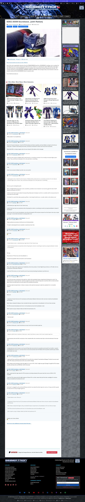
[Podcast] (56, 492)
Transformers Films (9, 472)
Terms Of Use (33, 471)
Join (24, 59)
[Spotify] (65, 492)
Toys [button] (38, 16)
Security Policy (33, 469)
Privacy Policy (33, 468)
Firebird (14, 219)
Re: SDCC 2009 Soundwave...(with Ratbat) (16, 132)
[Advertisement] (34, 435)
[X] (29, 492)
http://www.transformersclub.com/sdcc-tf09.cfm (17, 62)
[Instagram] (43, 492)
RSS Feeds (58, 471)
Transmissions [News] (9, 467)
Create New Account (34, 482)
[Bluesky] (24, 492)
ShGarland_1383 (16, 356)
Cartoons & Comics (9, 475)
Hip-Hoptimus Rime (16, 264)
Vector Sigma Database (10, 474)
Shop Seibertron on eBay (61, 472)
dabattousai (15, 345)
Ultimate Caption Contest (69, 258)
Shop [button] (16, 16)
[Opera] (15, 485)
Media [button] (61, 16)
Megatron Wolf (16, 322)
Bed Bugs (14, 202)
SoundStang (15, 230)
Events (15, 26)
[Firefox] (10, 485)
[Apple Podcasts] (60, 492)
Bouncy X (14, 276)
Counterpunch (16, 24)
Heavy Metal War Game (10, 478)
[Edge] (13, 485)
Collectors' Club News (23, 26)
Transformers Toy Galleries (10, 469)
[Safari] (8, 485)
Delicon (14, 370)
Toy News (9, 26)
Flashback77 (15, 142)
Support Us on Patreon (61, 474)
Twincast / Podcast (60, 468)
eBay (75, 25)
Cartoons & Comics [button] (46, 16)
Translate (32, 474)
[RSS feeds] (51, 492)
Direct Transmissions (65, 477)
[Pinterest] (38, 492)
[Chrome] (5, 485)
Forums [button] (32, 16)
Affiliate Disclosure (34, 472)
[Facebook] (20, 492)
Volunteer (58, 469)
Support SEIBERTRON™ (52, 452)
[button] (57, 3)
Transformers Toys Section (10, 468)
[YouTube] (34, 492)
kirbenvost (15, 384)
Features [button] (55, 16)
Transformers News (69, 46)
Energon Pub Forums (9, 471)
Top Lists (7, 479)
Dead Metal (15, 164)
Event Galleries (8, 476)
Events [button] (67, 16)
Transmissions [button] (24, 16)
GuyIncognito (15, 154)
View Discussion (12, 59)
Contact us (32, 477)
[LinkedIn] (47, 492)
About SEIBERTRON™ (34, 467)
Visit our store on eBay (70, 156)
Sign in (18, 59)
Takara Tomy (68, 498)
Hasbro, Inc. (61, 498)
